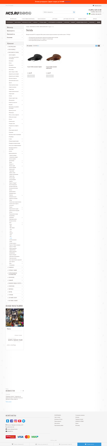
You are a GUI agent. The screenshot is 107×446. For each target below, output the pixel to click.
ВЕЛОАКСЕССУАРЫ (26, 22)
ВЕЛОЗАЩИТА (12, 55)
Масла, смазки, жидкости (13, 114)
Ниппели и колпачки (13, 198)
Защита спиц (11, 176)
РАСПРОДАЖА (13, 18)
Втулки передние (12, 167)
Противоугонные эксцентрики (14, 134)
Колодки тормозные (13, 186)
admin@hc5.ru (10, 431)
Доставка (54, 18)
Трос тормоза (12, 261)
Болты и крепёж (12, 158)
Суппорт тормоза (12, 243)
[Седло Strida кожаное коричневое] (54, 58)
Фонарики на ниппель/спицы (14, 143)
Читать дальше (8, 401)
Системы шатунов (12, 239)
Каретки (11, 181)
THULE (10, 151)
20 (34, 45)
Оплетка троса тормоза (13, 203)
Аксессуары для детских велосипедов (13, 58)
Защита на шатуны (12, 87)
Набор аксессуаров (12, 117)
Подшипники (11, 215)
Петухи (10, 212)
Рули (10, 222)
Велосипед (78, 425)
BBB (11, 226)
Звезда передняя (12, 179)
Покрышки (11, 217)
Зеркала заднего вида (12, 98)
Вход (7, 5)
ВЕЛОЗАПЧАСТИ (12, 153)
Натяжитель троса (12, 196)
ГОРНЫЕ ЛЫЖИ (42, 22)
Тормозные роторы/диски (14, 256)
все (38, 45)
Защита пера (11, 89)
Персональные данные (59, 425)
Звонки (10, 95)
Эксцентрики (11, 265)
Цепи (10, 263)
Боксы (10, 63)
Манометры (11, 112)
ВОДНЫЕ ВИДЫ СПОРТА (82, 22)
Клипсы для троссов (12, 102)
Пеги (9, 128)
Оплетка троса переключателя (15, 201)
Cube (11, 229)
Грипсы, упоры (12, 172)
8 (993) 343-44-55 (96, 14)
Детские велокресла (12, 78)
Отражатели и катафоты (13, 125)
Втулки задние (12, 165)
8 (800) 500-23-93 (96, 12)
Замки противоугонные (13, 84)
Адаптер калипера (12, 155)
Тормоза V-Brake (12, 246)
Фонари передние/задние (13, 141)
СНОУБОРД (66, 22)
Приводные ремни (13, 219)
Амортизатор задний (13, 157)
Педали (10, 207)
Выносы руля (12, 169)
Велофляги (10, 65)
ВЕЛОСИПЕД (18, 22)
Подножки (10, 132)
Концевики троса (12, 193)
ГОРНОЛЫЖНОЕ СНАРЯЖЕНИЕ (55, 22)
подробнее (68, 1)
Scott (11, 234)
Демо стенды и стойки (13, 71)
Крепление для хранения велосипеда (13, 107)
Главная (27, 26)
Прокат (95, 18)
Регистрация (10, 5)
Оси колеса (11, 205)
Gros (11, 231)
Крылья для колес (12, 110)
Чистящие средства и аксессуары (12, 148)
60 (36, 45)
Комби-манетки (12, 191)
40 (35, 45)
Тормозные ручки (12, 258)
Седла (10, 224)
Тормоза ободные (12, 254)
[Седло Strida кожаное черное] (35, 58)
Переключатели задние (13, 208)
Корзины (10, 104)
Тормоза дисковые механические (13, 252)
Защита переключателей (13, 91)
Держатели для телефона (13, 76)
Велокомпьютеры (12, 67)
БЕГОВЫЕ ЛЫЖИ (13, 300)
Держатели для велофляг (13, 74)
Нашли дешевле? (58, 421)
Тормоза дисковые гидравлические (13, 249)
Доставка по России (69, 18)
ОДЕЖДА (11, 289)
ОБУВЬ (10, 292)
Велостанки (11, 69)
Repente (11, 232)
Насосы (10, 119)
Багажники (10, 60)
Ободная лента (11, 123)
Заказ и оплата (42, 18)
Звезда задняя (12, 177)
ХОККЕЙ (73, 22)
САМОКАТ (35, 22)
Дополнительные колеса (13, 80)
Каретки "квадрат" (13, 183)
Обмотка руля (11, 121)
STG (11, 236)
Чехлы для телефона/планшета (14, 145)
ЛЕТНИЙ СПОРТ (13, 297)
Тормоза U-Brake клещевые (14, 245)
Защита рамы (11, 93)
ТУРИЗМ (11, 294)
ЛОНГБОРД (91, 22)
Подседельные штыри (13, 214)
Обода (10, 200)
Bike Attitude (12, 227)
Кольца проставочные (13, 188)
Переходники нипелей (13, 130)
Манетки (11, 195)
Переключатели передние (14, 210)
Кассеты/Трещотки (13, 184)
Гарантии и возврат (79, 419)
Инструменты (11, 100)
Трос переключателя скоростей (15, 259)
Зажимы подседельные (13, 174)
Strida (11, 238)
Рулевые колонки (12, 220)
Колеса (10, 189)
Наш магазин (57, 423)
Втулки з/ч (11, 164)
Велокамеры (11, 160)
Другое (10, 82)
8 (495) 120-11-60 (95, 10)
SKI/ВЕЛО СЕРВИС (82, 18)
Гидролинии (11, 170)
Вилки (10, 162)
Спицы (10, 241)
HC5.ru (52, 440)
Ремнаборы (10, 136)
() (18, 444)
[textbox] (58, 12)
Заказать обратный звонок (12, 429)
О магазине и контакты (28, 18)
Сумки (10, 138)
